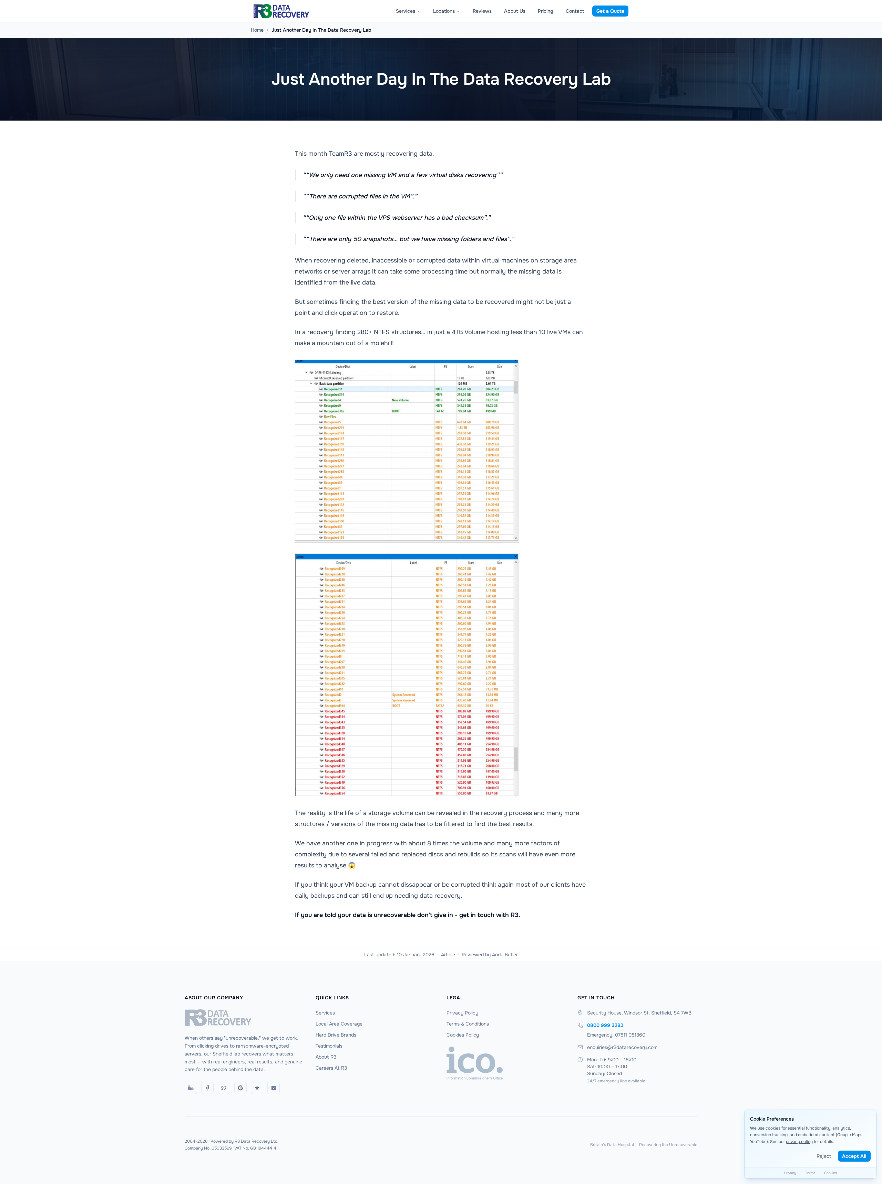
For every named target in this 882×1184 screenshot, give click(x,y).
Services (405, 11)
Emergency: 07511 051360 (616, 1035)
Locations (444, 11)
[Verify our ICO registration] (506, 1063)
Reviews (482, 11)
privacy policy (799, 1141)
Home (257, 30)
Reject (824, 1156)
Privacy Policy (462, 1013)
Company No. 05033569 (208, 1148)
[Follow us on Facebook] (207, 1088)
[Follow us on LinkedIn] (191, 1088)
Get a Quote (610, 11)
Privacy (790, 1173)
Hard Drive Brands (336, 1035)
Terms (810, 1173)
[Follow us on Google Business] (240, 1088)
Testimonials (329, 1046)
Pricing (545, 11)
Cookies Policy (463, 1035)
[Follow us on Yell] (273, 1088)
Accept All (854, 1156)
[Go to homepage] (245, 1017)
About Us (514, 11)
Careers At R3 (331, 1068)
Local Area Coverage (339, 1024)
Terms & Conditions (468, 1024)
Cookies (830, 1173)
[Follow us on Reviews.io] (257, 1088)
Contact (575, 11)
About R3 (326, 1057)
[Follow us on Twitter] (224, 1088)
